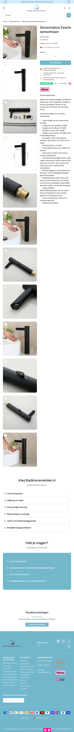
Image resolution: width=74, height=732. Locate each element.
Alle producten (15, 21)
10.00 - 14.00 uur (43, 665)
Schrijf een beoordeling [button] (37, 624)
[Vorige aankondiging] (5, 1)
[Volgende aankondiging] (68, 1)
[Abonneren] (26, 700)
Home (5, 21)
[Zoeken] (68, 15)
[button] (5, 8)
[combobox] (37, 15)
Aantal (42, 52)
